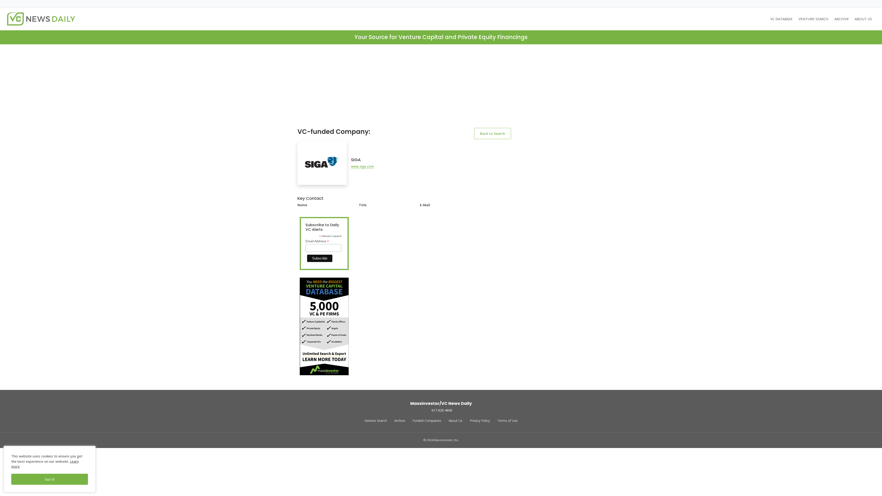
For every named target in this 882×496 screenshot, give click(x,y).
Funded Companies (427, 420)
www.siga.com (362, 166)
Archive (399, 420)
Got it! (49, 479)
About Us (455, 420)
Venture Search (376, 420)
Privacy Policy (480, 420)
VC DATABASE (781, 19)
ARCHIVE (841, 19)
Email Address (317, 241)
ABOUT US (863, 19)
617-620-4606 (442, 410)
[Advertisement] (441, 90)
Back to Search (492, 133)
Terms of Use (507, 420)
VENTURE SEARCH (813, 19)
